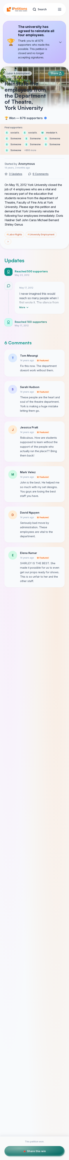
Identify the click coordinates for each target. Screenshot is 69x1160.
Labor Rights (14, 234)
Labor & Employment (18, 73)
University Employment (41, 234)
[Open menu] (60, 9)
